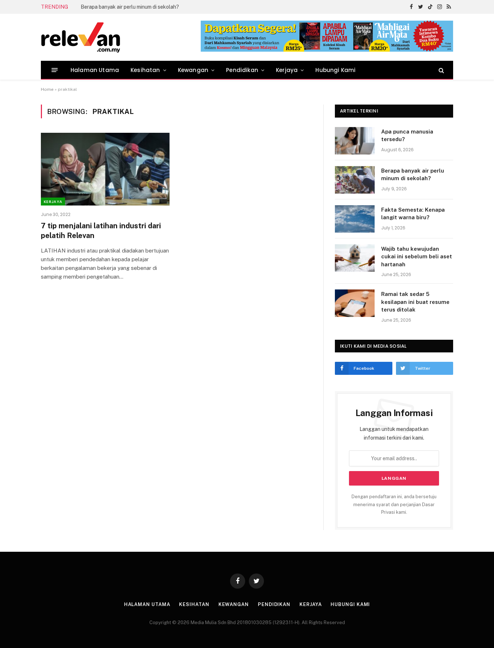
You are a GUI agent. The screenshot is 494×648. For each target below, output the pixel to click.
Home (47, 89)
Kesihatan (145, 70)
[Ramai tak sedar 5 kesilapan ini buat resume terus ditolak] (355, 303)
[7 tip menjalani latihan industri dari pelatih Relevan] (105, 169)
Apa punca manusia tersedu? (407, 135)
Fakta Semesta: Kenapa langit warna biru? (413, 213)
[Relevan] (121, 37)
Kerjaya (287, 70)
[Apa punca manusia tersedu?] (355, 140)
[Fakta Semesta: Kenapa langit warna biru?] (355, 219)
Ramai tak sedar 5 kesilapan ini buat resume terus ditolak (415, 302)
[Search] (440, 70)
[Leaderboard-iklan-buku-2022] (327, 50)
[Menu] (55, 70)
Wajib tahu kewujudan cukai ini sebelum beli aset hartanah (416, 256)
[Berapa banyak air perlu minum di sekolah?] (355, 180)
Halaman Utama (95, 70)
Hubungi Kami (335, 70)
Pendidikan (242, 70)
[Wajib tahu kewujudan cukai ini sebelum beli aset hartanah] (355, 258)
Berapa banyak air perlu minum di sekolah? (130, 7)
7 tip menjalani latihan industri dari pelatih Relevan (101, 230)
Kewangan (193, 70)
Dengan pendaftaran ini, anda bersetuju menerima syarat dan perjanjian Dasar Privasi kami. (394, 504)
